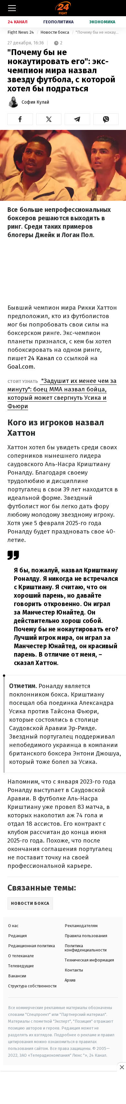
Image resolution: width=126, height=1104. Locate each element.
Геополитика (58, 21)
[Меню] (12, 8)
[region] (63, 1088)
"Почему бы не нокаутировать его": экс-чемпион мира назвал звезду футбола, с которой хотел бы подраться (97, 32)
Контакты (74, 970)
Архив (70, 980)
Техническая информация (89, 960)
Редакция (17, 935)
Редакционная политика (31, 945)
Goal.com (20, 366)
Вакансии (17, 975)
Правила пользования (86, 935)
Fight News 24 (21, 32)
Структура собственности (32, 985)
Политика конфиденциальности (86, 947)
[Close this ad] (121, 1067)
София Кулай (35, 102)
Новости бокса (55, 32)
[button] (20, 119)
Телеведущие (21, 965)
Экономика (102, 21)
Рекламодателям (81, 925)
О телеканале (21, 955)
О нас (13, 925)
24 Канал (17, 21)
